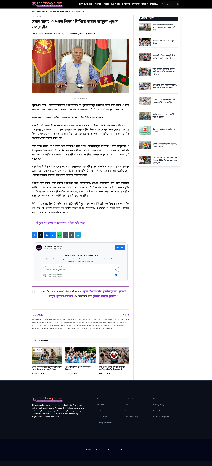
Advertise (100, 405)
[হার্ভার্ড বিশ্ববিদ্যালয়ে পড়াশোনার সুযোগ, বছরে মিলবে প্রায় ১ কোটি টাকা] (47, 355)
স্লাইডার (39, 11)
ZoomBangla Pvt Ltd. (99, 450)
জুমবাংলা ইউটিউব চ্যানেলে (104, 296)
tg (78, 235)
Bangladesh (86, 4)
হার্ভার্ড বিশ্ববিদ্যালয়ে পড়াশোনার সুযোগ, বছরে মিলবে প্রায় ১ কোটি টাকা (47, 368)
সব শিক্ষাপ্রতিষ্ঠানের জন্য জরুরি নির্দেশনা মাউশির (163, 115)
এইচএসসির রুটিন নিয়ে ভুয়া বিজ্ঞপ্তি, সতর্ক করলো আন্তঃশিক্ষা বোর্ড (165, 86)
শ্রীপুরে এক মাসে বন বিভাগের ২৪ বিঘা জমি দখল (60, 223)
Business (115, 4)
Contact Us (129, 399)
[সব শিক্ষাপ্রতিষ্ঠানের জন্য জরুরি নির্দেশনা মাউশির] (145, 116)
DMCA (127, 405)
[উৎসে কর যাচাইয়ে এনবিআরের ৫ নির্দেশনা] (145, 130)
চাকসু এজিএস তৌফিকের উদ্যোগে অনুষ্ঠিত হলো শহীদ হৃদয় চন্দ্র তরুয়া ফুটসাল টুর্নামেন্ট (164, 71)
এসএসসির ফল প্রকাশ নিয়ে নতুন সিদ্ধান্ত (77, 368)
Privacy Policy (158, 405)
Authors (128, 411)
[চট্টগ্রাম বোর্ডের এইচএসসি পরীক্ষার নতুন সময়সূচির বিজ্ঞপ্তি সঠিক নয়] (145, 101)
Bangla (154, 4)
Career (156, 399)
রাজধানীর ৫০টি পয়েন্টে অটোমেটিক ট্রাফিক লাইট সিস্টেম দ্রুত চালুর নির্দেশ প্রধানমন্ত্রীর (165, 160)
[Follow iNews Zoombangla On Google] (80, 271)
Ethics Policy (102, 417)
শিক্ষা (33, 16)
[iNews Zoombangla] (47, 4)
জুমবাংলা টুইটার (109, 291)
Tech (106, 4)
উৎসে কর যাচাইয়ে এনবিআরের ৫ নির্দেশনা (164, 130)
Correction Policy (131, 417)
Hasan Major (37, 33)
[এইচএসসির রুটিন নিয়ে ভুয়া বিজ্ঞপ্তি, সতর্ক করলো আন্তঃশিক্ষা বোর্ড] (145, 86)
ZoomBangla (121, 450)
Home (34, 11)
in (47, 235)
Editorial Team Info (160, 411)
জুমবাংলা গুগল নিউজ (92, 291)
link (65, 235)
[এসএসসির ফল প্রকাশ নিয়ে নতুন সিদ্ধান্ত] (80, 355)
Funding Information (105, 423)
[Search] (178, 4)
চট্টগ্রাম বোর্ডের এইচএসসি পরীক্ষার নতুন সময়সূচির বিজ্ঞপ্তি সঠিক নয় (164, 101)
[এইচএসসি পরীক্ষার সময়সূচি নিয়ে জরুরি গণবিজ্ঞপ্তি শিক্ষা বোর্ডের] (114, 355)
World (98, 4)
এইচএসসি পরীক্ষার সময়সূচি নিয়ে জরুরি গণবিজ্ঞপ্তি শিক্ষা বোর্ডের (112, 368)
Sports (126, 4)
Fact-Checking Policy (161, 417)
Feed (99, 411)
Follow (120, 247)
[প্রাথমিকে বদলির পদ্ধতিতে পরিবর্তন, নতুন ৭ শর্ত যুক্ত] (145, 145)
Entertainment (140, 4)
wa (59, 235)
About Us (100, 399)
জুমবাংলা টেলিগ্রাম (64, 296)
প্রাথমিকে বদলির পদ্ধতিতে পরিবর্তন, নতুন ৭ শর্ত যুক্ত (165, 145)
